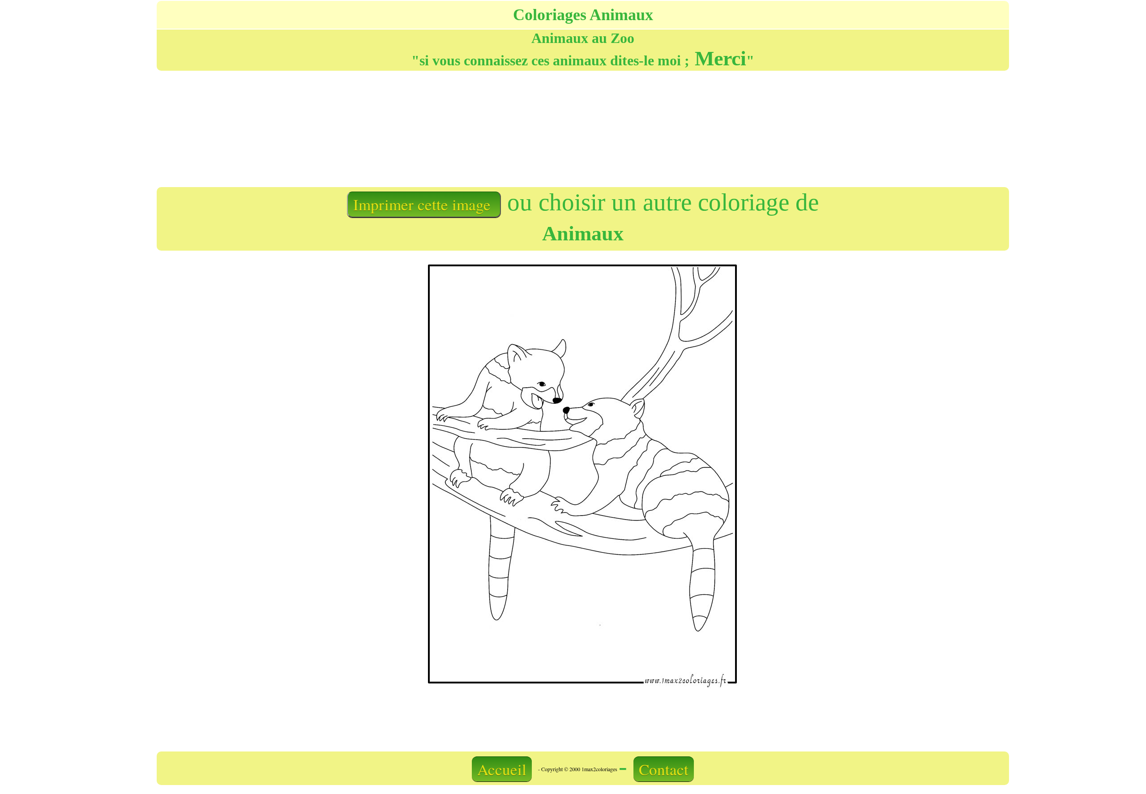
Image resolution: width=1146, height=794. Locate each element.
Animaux (583, 233)
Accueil (501, 769)
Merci (717, 58)
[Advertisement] (580, 128)
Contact (663, 769)
